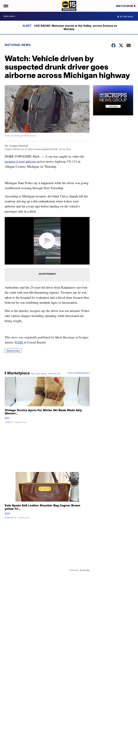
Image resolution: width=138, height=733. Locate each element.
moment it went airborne (21, 161)
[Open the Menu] (6, 6)
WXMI (19, 342)
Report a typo (13, 350)
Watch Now (125, 6)
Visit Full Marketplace (78, 373)
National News (18, 45)
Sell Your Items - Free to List (45, 374)
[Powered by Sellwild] (85, 570)
